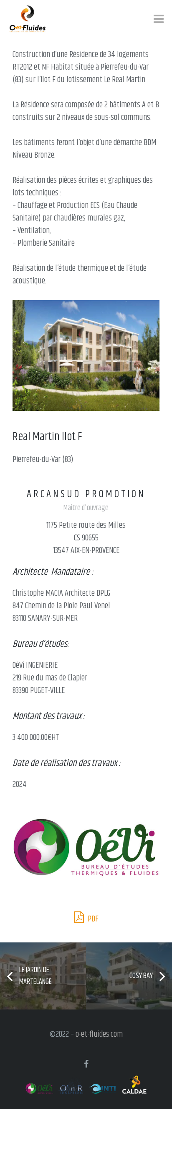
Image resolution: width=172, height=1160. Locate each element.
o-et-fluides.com (99, 1034)
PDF (92, 919)
